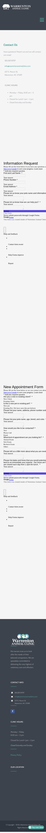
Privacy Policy (16, 755)
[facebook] (13, 711)
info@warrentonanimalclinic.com (18, 66)
